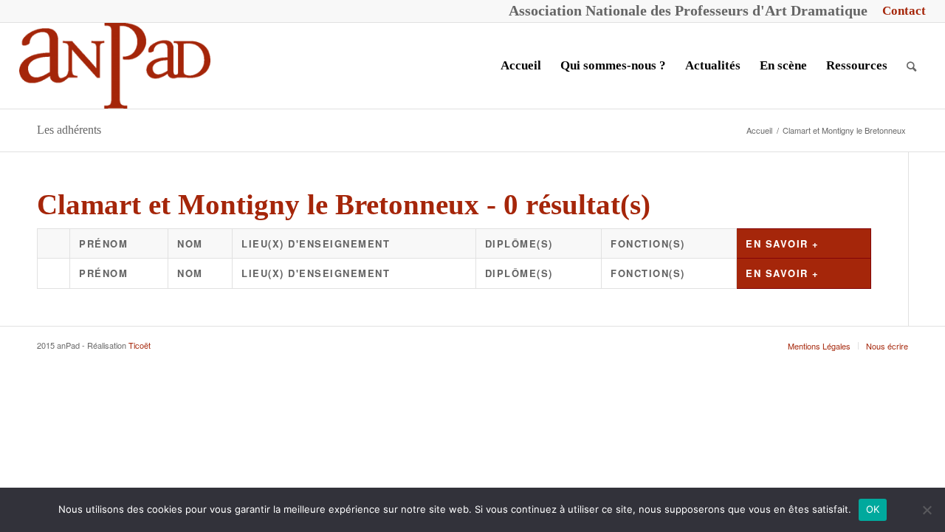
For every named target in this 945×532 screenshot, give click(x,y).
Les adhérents (69, 129)
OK (873, 509)
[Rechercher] (911, 66)
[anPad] (115, 66)
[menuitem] (900, 11)
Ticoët (139, 345)
